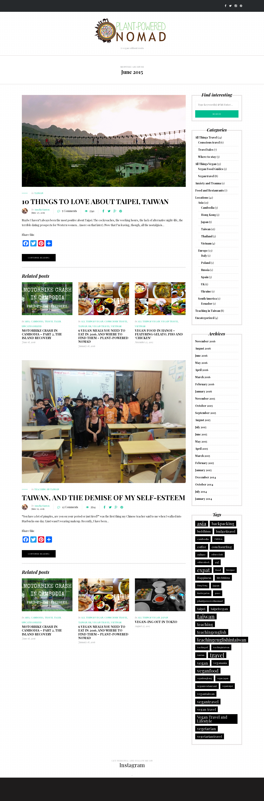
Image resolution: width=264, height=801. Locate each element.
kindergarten (203, 593)
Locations (201, 197)
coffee (201, 547)
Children (218, 539)
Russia (205, 270)
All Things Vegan (92, 321)
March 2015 (202, 456)
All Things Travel (206, 137)
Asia (27, 321)
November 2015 (205, 398)
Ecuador (206, 303)
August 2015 (202, 420)
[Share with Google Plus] (115, 211)
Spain (204, 277)
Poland (205, 263)
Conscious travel (115, 321)
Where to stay (207, 157)
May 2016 (201, 363)
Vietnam (116, 326)
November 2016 (205, 341)
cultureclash (217, 554)
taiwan (206, 616)
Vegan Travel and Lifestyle (212, 719)
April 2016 (201, 370)
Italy (204, 255)
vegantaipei (227, 686)
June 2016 (201, 355)
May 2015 (201, 441)
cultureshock (203, 562)
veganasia (220, 663)
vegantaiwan (206, 694)
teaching (205, 624)
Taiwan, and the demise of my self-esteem (103, 497)
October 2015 (204, 406)
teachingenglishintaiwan (221, 640)
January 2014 (203, 499)
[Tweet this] (109, 211)
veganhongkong (204, 678)
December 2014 (205, 477)
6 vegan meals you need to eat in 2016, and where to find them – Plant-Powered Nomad (103, 336)
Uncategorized (32, 326)
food (218, 570)
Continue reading (39, 257)
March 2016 (202, 377)
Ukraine (206, 291)
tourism (200, 655)
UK (89, 326)
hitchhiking (223, 577)
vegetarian (206, 728)
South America (207, 298)
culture (201, 554)
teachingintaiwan (221, 647)
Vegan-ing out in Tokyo (156, 622)
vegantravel (208, 701)
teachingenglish (211, 632)
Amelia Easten (41, 209)
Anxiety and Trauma (208, 183)
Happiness (204, 578)
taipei (201, 608)
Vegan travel (101, 326)
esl (217, 562)
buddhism (204, 531)
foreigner (230, 569)
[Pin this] (120, 211)
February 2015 (204, 463)
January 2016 (203, 391)
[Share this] (103, 211)
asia (201, 524)
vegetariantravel (209, 736)
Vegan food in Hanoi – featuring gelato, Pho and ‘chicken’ (159, 334)
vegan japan (222, 678)
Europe (203, 250)
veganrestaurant (207, 686)
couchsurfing (222, 547)
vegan (202, 663)
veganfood (208, 671)
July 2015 (200, 427)
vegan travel (206, 709)
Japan (164, 617)
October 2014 (204, 484)
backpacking (223, 523)
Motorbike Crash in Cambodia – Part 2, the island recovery (42, 334)
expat (203, 570)
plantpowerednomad (210, 601)
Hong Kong (208, 215)
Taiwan (38, 193)
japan (216, 585)
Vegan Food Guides (210, 169)
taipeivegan (219, 608)
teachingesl (202, 647)
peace (217, 593)
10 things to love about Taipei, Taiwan (95, 201)
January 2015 (203, 470)
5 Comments (69, 211)
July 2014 (201, 491)
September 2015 (205, 413)
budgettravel (225, 531)
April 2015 (201, 449)
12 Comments (70, 507)
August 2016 (203, 348)
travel (217, 655)
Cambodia (37, 321)
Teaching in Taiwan (46, 489)
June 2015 (201, 434)
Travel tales (53, 321)
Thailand (206, 236)
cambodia (203, 539)
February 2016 (204, 384)
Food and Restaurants (209, 190)
